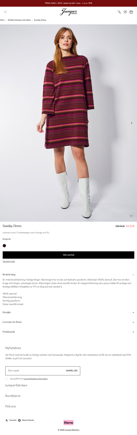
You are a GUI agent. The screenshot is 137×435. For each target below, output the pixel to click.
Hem (2, 20)
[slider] (68, 123)
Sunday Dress (40, 20)
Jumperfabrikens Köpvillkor (35, 379)
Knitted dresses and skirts (19, 20)
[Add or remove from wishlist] (131, 216)
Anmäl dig (72, 371)
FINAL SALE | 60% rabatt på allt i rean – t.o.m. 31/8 (68, 3)
